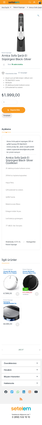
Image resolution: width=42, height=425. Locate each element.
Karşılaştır (23, 73)
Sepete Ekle (15, 110)
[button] (38, 15)
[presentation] (39, 350)
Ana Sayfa (5, 7)
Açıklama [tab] (6, 129)
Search (29, 2)
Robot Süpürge (19, 7)
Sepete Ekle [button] (16, 294)
